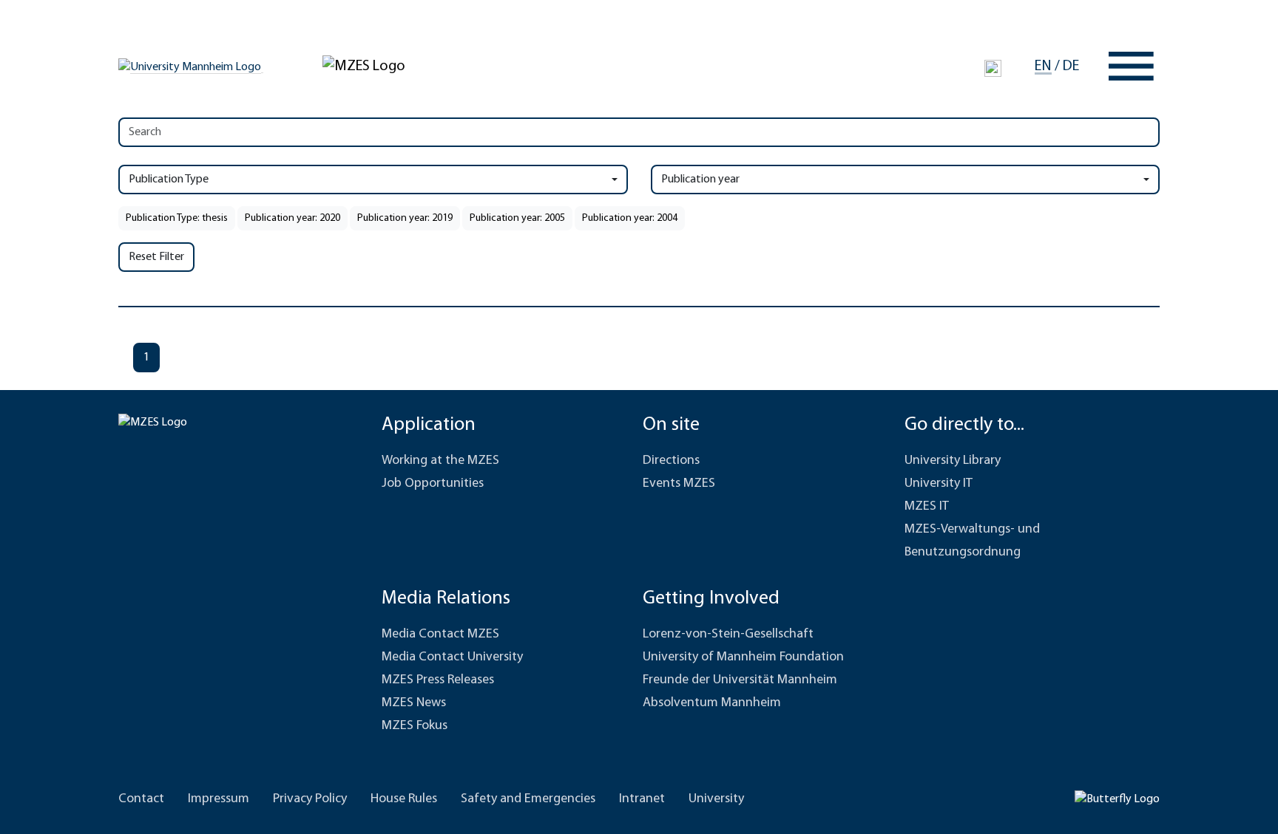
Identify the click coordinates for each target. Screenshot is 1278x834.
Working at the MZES (440, 461)
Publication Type (169, 179)
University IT (939, 484)
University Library (953, 461)
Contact (141, 799)
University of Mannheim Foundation (743, 657)
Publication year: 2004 (629, 218)
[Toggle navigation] (1131, 66)
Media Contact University (452, 657)
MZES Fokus (414, 726)
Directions (671, 461)
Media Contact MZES (440, 634)
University (716, 799)
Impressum (218, 799)
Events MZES (679, 484)
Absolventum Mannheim (712, 703)
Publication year (700, 179)
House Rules (404, 799)
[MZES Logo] (363, 66)
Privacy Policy (310, 799)
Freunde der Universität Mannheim (740, 680)
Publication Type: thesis (177, 218)
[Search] (993, 68)
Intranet (642, 799)
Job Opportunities (433, 484)
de (1071, 66)
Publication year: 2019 (405, 218)
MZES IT (927, 506)
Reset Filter (156, 257)
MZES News (414, 703)
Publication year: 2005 (517, 218)
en (1043, 66)
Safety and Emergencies (528, 799)
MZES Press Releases (438, 680)
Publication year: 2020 (292, 218)
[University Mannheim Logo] (190, 66)
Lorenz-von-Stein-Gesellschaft (728, 634)
